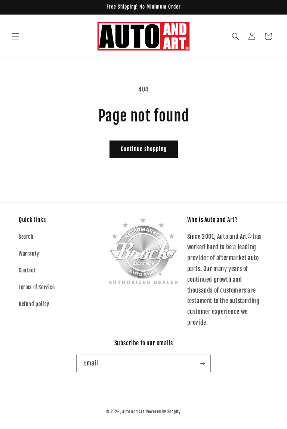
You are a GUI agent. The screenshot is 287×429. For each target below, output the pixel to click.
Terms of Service (37, 287)
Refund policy (34, 304)
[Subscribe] (202, 363)
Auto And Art (133, 411)
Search (26, 237)
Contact (27, 270)
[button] (15, 36)
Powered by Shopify (163, 411)
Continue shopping (144, 148)
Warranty (29, 253)
